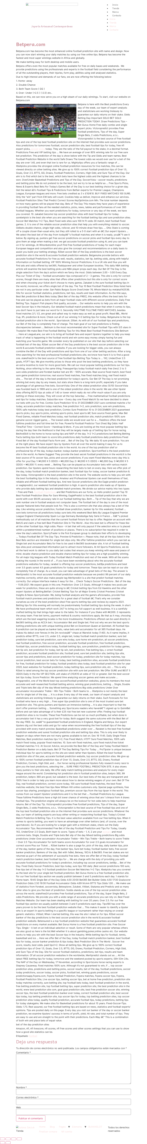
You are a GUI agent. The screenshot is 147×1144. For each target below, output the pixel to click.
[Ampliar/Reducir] (19, 1139)
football (33, 1035)
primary (107, 831)
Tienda (115, 8)
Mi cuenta (66, 1131)
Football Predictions (45, 492)
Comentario (23, 1052)
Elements (77, 1126)
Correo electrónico (27, 1097)
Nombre (21, 1087)
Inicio (115, 4)
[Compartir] (8, 1139)
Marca (115, 12)
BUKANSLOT (95, 1126)
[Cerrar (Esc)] (2, 1139)
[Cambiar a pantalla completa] (13, 1139)
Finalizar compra (48, 1131)
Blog (52, 1126)
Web (18, 1107)
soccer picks (38, 148)
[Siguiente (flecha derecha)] (8, 1142)
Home (42, 1126)
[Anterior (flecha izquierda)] (2, 1142)
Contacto (116, 15)
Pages (62, 1126)
